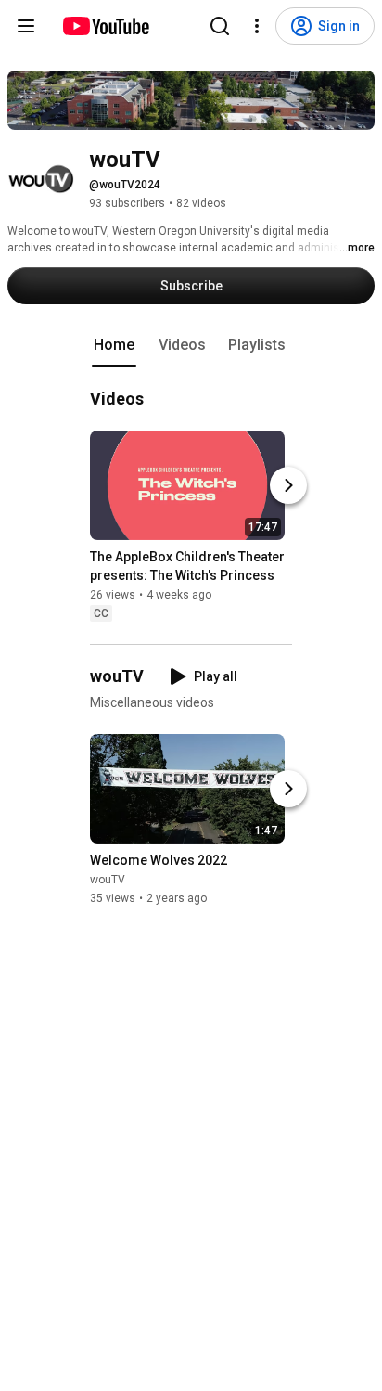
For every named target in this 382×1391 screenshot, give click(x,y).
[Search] (220, 26)
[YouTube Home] (105, 26)
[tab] (114, 345)
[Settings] (257, 26)
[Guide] (26, 26)
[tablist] (191, 345)
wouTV (107, 879)
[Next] (288, 485)
